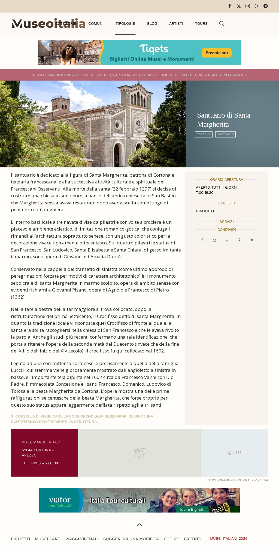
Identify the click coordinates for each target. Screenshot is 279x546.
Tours (201, 23)
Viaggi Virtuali (81, 538)
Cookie (171, 538)
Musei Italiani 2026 (229, 538)
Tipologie (125, 23)
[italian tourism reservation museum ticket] (139, 52)
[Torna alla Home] (49, 23)
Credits (192, 538)
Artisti (176, 23)
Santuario (225, 134)
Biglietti (20, 538)
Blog (152, 23)
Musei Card (47, 538)
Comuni (96, 23)
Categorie (65, 23)
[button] (222, 23)
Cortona (204, 134)
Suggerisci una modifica (131, 538)
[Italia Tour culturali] (139, 499)
